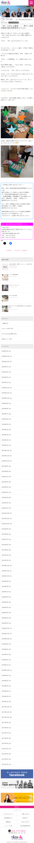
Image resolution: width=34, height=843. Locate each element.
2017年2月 (5, 759)
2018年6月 (5, 675)
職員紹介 (8, 821)
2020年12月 (5, 565)
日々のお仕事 (13, 295)
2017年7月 (5, 733)
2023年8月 (5, 408)
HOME (2, 18)
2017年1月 (5, 764)
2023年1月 (5, 445)
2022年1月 (5, 508)
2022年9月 (5, 466)
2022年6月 (5, 482)
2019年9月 (5, 644)
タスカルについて (8, 814)
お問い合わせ (25, 814)
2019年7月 (5, 654)
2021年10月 (5, 523)
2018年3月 (5, 691)
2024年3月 (5, 372)
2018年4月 (5, 686)
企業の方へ (25, 818)
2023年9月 (5, 403)
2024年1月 (5, 382)
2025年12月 (5, 356)
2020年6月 (5, 597)
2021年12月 (5, 513)
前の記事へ (24, 250)
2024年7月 (5, 366)
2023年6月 (5, 419)
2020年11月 (5, 571)
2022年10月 (5, 461)
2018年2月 (5, 696)
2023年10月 (5, 398)
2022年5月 (5, 487)
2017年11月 (5, 712)
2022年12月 (5, 450)
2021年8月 (5, 534)
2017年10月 (5, 717)
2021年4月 (5, 555)
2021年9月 (5, 529)
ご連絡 (4, 323)
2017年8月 (5, 727)
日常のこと (5, 339)
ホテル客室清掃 (13, 274)
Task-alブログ (9, 18)
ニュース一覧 (8, 825)
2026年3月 (5, 351)
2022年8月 (5, 471)
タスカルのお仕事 (13, 22)
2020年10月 (5, 576)
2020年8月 (5, 586)
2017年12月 (5, 706)
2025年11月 (5, 361)
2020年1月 (5, 623)
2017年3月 (5, 754)
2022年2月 (5, 502)
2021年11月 (5, 518)
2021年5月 (5, 550)
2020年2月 (5, 618)
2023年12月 (5, 387)
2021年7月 (5, 539)
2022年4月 (5, 492)
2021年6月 (5, 544)
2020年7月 (5, 591)
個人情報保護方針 (25, 825)
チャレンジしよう (14, 285)
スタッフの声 (6, 328)
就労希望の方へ (8, 818)
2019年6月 (5, 659)
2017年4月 (5, 748)
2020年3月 (5, 612)
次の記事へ (9, 250)
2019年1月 (5, 665)
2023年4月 (5, 429)
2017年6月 (5, 738)
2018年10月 (5, 670)
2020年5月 (5, 602)
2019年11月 (5, 633)
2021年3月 (5, 560)
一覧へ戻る (17, 250)
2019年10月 (5, 638)
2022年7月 (5, 476)
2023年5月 (5, 424)
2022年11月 (5, 455)
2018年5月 (5, 680)
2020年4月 (5, 607)
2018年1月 (5, 701)
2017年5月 (5, 743)
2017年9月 (5, 722)
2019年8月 (5, 649)
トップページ (17, 810)
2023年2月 (5, 440)
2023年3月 (5, 434)
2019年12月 (5, 628)
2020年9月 (5, 581)
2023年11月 (5, 393)
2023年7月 (5, 414)
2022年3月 (5, 497)
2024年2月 (5, 377)
